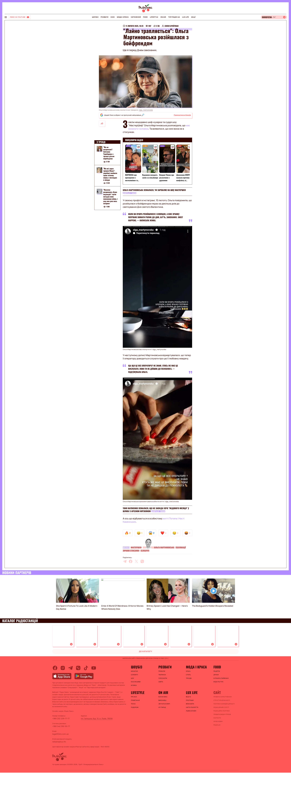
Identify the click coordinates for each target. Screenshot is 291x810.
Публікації (181, 547)
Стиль (188, 675)
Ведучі (188, 697)
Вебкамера (190, 704)
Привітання (135, 700)
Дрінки (216, 675)
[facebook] (131, 561)
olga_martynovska (146, 110)
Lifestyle (154, 17)
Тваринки (162, 675)
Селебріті (144, 551)
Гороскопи (162, 678)
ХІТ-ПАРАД (162, 707)
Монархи (134, 671)
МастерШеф (136, 547)
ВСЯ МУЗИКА (162, 697)
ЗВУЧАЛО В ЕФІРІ (164, 704)
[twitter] (136, 561)
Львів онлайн (191, 711)
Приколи (161, 671)
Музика (134, 685)
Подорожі (135, 707)
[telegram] (125, 561)
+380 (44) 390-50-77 (61, 726)
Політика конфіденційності (224, 704)
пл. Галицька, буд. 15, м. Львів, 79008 (97, 718)
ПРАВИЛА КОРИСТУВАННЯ (222, 697)
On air (163, 17)
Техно (133, 704)
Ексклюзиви (136, 682)
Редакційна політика (221, 711)
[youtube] (93, 668)
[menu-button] (6, 17)
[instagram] (62, 668)
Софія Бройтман (172, 26)
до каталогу (145, 651)
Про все (134, 697)
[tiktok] (86, 668)
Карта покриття (192, 707)
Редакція (216, 725)
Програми (190, 700)
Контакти (217, 718)
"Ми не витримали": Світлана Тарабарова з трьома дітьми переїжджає (108, 153)
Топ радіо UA (174, 17)
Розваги (104, 17)
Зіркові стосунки (131, 551)
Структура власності (221, 700)
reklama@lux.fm (59, 741)
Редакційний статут (221, 707)
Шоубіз (95, 17)
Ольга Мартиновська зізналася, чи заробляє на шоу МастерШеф (154, 190)
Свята (160, 682)
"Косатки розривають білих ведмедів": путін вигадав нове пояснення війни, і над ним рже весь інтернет (110, 197)
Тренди (189, 678)
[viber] (142, 561)
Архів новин (218, 721)
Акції (193, 17)
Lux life (185, 17)
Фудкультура (218, 682)
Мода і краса (123, 17)
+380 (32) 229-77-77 (61, 718)
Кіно (113, 17)
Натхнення (136, 17)
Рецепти (216, 671)
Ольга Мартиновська (164, 547)
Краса (188, 671)
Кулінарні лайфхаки (221, 678)
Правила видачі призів (222, 714)
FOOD (145, 17)
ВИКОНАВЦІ (162, 700)
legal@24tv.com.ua (60, 734)
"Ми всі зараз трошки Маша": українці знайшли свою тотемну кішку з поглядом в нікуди (110, 174)
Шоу (132, 678)
